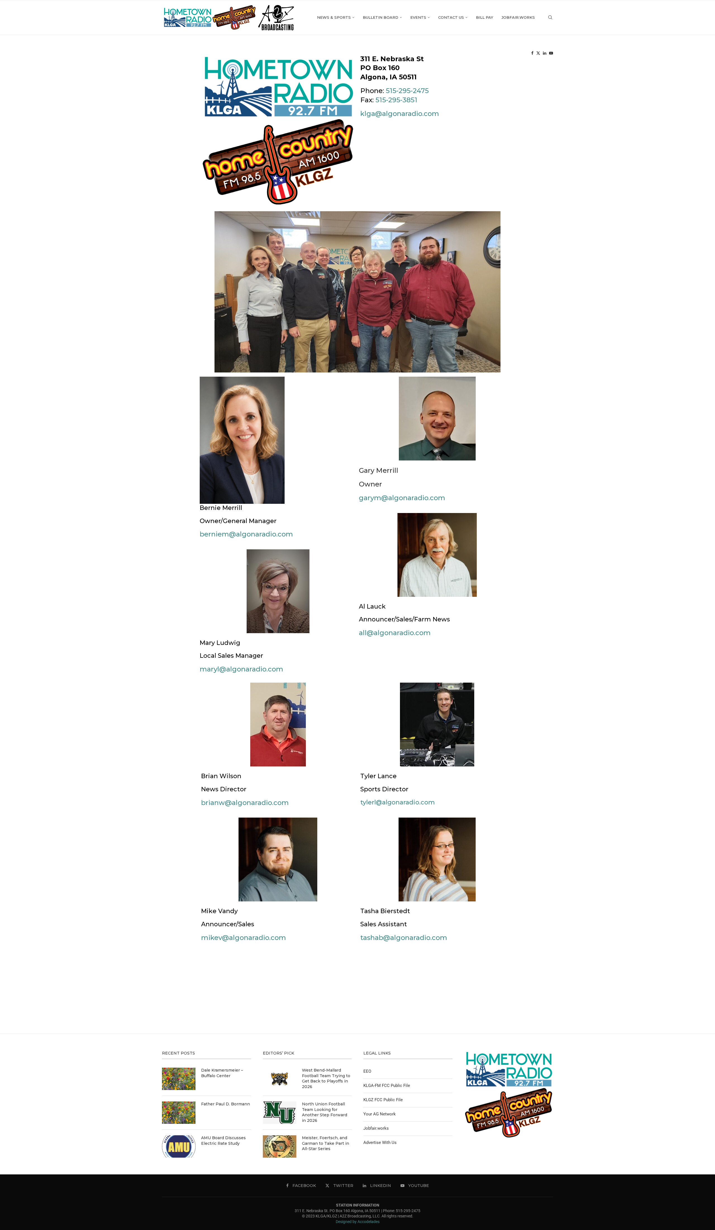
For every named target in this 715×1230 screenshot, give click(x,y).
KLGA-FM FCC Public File (386, 1085)
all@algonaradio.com (395, 633)
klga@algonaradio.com (399, 114)
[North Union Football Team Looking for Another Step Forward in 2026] (279, 1112)
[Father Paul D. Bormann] (179, 1112)
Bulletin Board (380, 17)
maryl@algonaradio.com (241, 669)
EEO (367, 1071)
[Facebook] (532, 53)
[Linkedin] (544, 53)
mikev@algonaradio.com (243, 938)
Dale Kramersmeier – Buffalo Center (222, 1073)
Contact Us (451, 17)
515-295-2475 (407, 91)
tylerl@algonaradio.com (397, 802)
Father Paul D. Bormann (225, 1103)
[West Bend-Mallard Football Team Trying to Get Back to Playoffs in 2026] (279, 1079)
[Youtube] (551, 53)
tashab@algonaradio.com (403, 938)
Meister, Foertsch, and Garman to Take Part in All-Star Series (325, 1143)
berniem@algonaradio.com (246, 534)
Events (418, 17)
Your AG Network (379, 1114)
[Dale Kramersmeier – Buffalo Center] (179, 1079)
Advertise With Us (380, 1142)
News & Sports (334, 17)
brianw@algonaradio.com (245, 803)
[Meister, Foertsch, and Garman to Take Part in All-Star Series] (279, 1146)
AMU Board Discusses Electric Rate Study (223, 1140)
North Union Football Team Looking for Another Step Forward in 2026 (324, 1112)
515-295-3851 (396, 100)
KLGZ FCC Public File (383, 1099)
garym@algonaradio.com (402, 498)
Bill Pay (484, 17)
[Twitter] (538, 53)
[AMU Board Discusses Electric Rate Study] (179, 1146)
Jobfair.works (518, 17)
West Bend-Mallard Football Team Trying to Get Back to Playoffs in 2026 (326, 1078)
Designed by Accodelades (358, 1221)
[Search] (550, 17)
